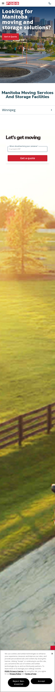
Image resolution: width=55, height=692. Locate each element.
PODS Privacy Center (14, 671)
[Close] (52, 653)
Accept (41, 681)
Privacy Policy (15, 674)
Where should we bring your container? (23, 146)
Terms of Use (30, 674)
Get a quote (10, 36)
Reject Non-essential (19, 682)
